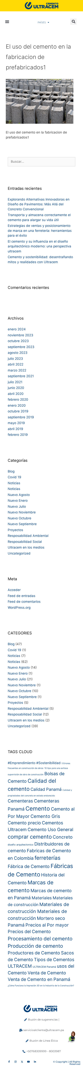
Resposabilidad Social (25, 542)
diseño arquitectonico (20, 844)
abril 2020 (16, 394)
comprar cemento (30, 836)
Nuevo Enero (18, 500)
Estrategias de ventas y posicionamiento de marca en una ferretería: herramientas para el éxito (40, 230)
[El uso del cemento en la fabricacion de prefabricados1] (39, 122)
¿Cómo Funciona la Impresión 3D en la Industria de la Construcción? (41, 985)
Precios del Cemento (29, 931)
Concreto (63, 837)
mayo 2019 (16, 423)
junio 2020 (16, 388)
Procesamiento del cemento (40, 939)
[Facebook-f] (9, 1062)
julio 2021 (15, 382)
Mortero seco (51, 918)
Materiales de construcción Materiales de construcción (38, 911)
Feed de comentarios (24, 601)
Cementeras (20, 801)
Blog (11, 471)
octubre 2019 (18, 411)
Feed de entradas (21, 596)
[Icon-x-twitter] (22, 1062)
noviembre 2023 (20, 335)
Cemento (37, 808)
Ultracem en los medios (26, 547)
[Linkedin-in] (35, 1062)
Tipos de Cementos (54, 959)
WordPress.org (19, 607)
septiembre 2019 (21, 417)
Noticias (14, 483)
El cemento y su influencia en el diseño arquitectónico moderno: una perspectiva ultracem (39, 246)
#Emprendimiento (21, 763)
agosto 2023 (17, 353)
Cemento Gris (45, 816)
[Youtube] (28, 1062)
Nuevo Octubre (19, 518)
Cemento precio (24, 823)
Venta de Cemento (47, 973)
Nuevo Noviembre (22, 512)
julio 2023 (15, 359)
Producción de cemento (35, 946)
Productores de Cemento (34, 953)
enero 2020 (17, 405)
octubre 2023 (18, 341)
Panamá (16, 925)
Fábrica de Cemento (29, 866)
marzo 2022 (17, 370)
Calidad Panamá (46, 789)
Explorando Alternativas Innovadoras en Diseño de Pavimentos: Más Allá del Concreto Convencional (38, 204)
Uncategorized (19, 553)
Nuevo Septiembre (22, 524)
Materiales (42, 897)
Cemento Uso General (50, 829)
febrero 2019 (18, 435)
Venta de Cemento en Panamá (39, 979)
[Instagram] (15, 1062)
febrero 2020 (18, 399)
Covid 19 (14, 477)
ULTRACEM (20, 966)
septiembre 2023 (21, 347)
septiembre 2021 (21, 376)
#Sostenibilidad (48, 763)
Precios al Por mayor (47, 925)
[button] (7, 21)
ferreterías (47, 858)
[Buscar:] (41, 161)
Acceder (14, 590)
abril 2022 (15, 364)
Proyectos (15, 530)
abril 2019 (15, 429)
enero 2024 (17, 329)
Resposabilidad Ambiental (28, 536)
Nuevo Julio (17, 506)
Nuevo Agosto (19, 495)
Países (42, 22)
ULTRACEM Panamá (44, 966)
